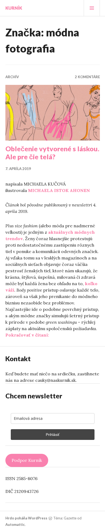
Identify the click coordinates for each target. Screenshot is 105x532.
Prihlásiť (53, 434)
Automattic (15, 524)
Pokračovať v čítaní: (27, 335)
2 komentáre (87, 77)
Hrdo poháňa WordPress (26, 518)
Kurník (13, 7)
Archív (12, 77)
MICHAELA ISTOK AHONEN (59, 190)
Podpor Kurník (27, 460)
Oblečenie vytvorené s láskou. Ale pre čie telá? (52, 153)
